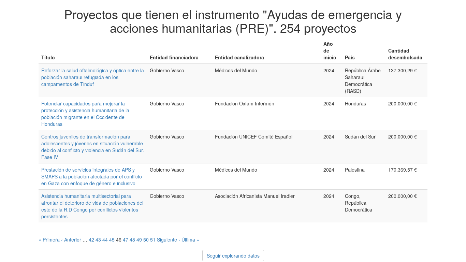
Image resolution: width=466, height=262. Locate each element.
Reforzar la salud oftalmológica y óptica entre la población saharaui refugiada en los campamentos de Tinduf (92, 77)
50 (146, 239)
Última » (190, 239)
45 (112, 239)
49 (139, 239)
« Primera (49, 239)
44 (105, 239)
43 (98, 239)
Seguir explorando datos (233, 255)
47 (125, 239)
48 (132, 239)
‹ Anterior (71, 239)
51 (153, 239)
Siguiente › (168, 239)
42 (91, 239)
